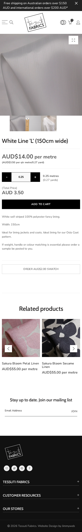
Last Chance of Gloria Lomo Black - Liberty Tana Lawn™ (60, 367)
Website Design (48, 526)
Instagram (7, 468)
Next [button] (73, 348)
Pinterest (22, 468)
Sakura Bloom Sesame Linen (18, 365)
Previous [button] (8, 348)
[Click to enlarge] (73, 40)
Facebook (29, 468)
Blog (14, 468)
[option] (41, 75)
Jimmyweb (68, 526)
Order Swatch (41, 269)
